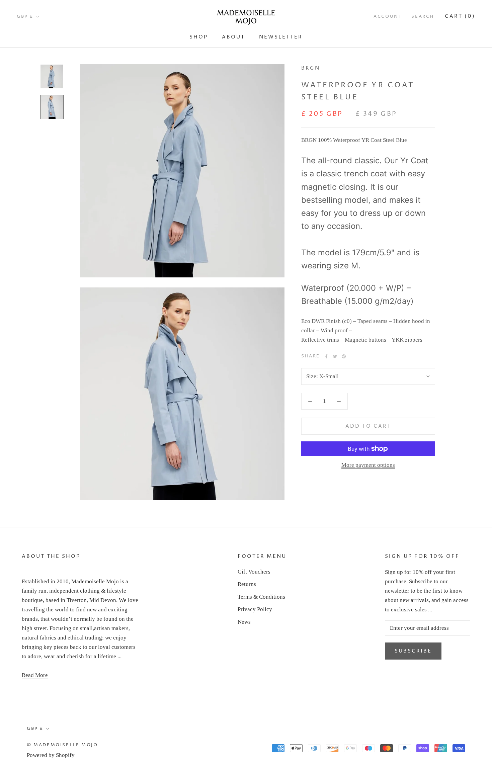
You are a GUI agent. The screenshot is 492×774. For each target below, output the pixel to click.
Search (422, 16)
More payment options (368, 465)
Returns (247, 584)
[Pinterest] (344, 356)
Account (388, 16)
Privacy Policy (255, 609)
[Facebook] (326, 356)
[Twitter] (335, 356)
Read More (35, 675)
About (233, 36)
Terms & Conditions (261, 597)
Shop (198, 36)
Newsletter (281, 36)
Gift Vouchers (254, 572)
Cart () (460, 16)
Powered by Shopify (51, 755)
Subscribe (413, 651)
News (244, 622)
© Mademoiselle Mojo (62, 745)
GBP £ (25, 16)
